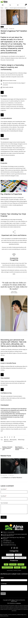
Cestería (21, 564)
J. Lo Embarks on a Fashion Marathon (11, 477)
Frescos (17, 567)
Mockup (6, 439)
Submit (3, 517)
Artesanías (10, 554)
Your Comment (4, 503)
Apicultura (18, 554)
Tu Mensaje (4, 583)
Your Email (3, 496)
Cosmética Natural (20, 557)
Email (2, 578)
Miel (6, 564)
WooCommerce (8, 441)
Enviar (3, 593)
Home (2, 8)
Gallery (6, 8)
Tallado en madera (7, 567)
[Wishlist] (17, 5)
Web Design (21, 439)
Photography (14, 439)
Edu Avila (12, 28)
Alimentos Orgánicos (8, 557)
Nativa (13, 600)
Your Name (4, 489)
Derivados (12, 564)
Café (24, 567)
